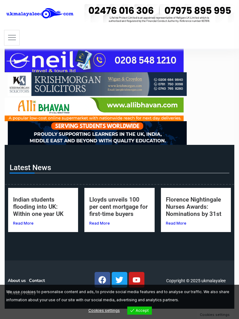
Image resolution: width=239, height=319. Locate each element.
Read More (23, 223)
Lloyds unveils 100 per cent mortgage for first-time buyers (118, 206)
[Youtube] (136, 280)
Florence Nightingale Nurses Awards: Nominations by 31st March (193, 210)
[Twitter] (119, 280)
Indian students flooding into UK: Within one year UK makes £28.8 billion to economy (43, 214)
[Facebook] (102, 280)
